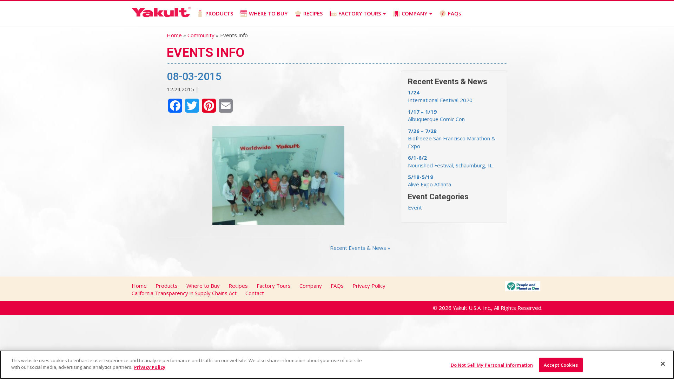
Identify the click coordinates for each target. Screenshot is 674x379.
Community (200, 35)
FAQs (454, 13)
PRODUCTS (219, 13)
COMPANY (415, 13)
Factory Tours (274, 285)
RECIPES (313, 13)
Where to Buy (203, 285)
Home (174, 35)
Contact (254, 293)
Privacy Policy (368, 285)
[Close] (662, 363)
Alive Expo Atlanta (429, 180)
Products (167, 285)
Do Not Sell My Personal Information (492, 365)
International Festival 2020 (440, 96)
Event (415, 207)
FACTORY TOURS (360, 13)
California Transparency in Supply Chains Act (184, 293)
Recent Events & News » (360, 247)
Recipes (238, 285)
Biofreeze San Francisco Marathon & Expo (451, 138)
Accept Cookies (561, 365)
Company (310, 285)
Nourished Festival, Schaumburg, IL (450, 161)
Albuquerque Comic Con (436, 115)
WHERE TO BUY (268, 13)
